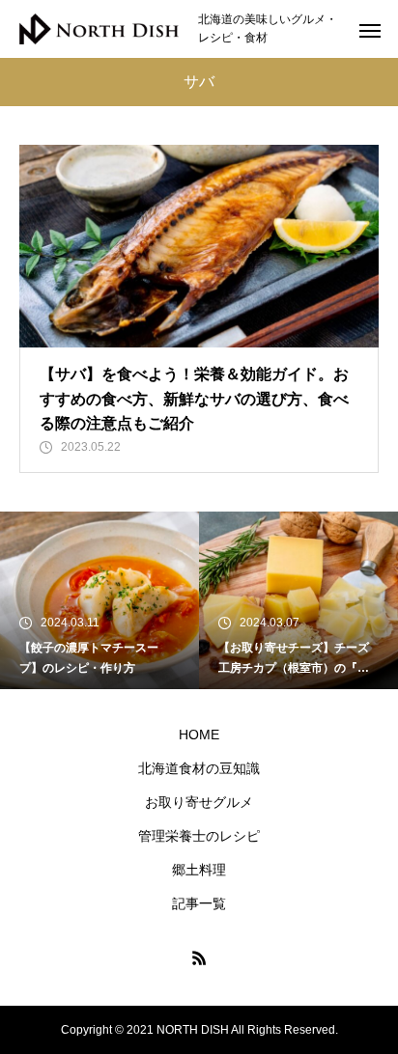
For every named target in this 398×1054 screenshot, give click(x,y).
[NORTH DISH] (99, 29)
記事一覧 (199, 903)
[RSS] (199, 957)
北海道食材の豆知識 (199, 768)
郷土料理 (199, 869)
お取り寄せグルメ (199, 802)
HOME (199, 734)
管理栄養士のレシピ (199, 836)
